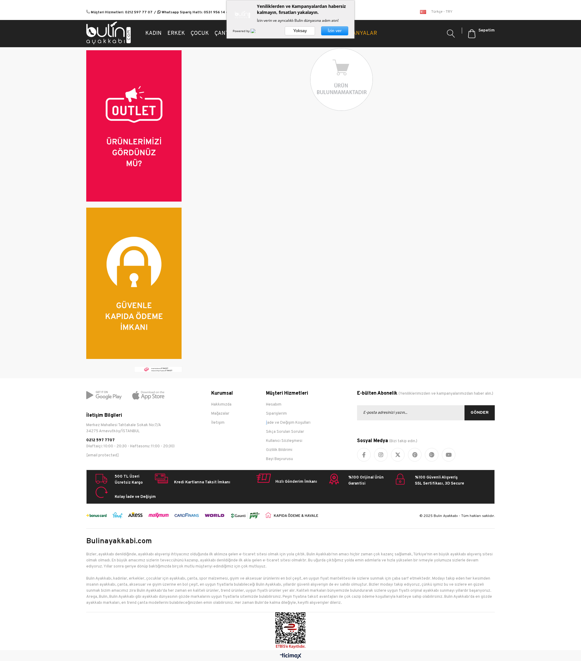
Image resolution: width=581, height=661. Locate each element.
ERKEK (176, 33)
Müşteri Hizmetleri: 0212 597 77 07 (121, 12)
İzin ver (335, 30)
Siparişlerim (276, 413)
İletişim (218, 422)
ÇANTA (223, 33)
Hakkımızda (221, 404)
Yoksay (300, 30)
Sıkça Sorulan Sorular (285, 431)
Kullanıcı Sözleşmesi (284, 441)
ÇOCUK (200, 33)
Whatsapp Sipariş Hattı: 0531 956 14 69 (196, 12)
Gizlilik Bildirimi (279, 450)
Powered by (242, 31)
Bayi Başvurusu (279, 459)
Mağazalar (220, 413)
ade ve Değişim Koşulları (288, 422)
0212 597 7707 (100, 440)
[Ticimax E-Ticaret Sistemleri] (290, 656)
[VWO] (257, 31)
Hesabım (273, 404)
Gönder (480, 412)
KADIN (153, 33)
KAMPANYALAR (357, 33)
